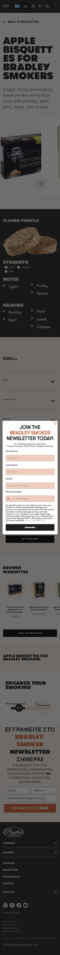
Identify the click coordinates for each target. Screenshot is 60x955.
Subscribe (30, 527)
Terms (42, 520)
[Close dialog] (55, 423)
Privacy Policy (31, 520)
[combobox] (10, 499)
